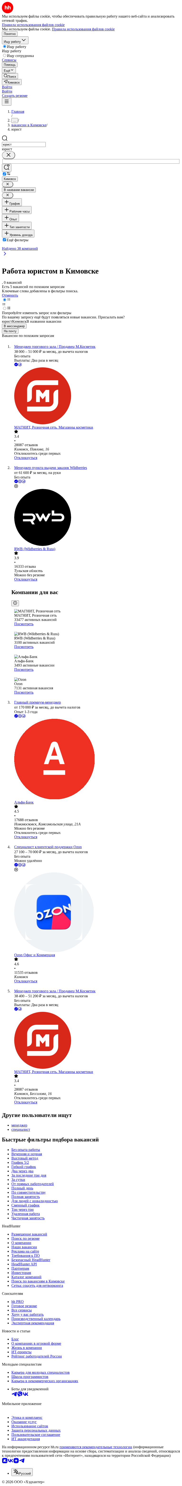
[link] (10, 76)
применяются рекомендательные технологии (95, 1447)
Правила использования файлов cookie (83, 29)
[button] (7, 87)
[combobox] (24, 144)
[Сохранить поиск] (6, 168)
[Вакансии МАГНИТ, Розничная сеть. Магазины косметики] (95, 396)
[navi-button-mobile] (6, 102)
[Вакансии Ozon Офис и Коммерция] (95, 912)
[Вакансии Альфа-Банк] (95, 759)
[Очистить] (8, 155)
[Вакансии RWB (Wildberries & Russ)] (95, 518)
